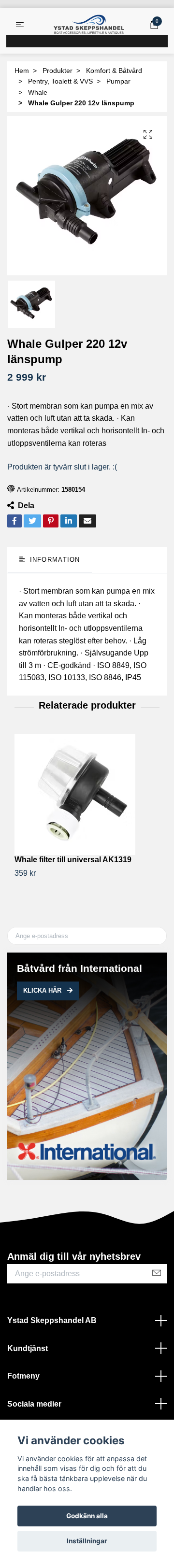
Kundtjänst (27, 1348)
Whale (37, 92)
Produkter (57, 70)
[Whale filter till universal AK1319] (87, 794)
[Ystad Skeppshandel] (89, 24)
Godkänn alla (87, 1516)
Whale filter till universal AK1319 (72, 859)
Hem (21, 70)
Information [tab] (53, 559)
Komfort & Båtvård (114, 70)
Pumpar (118, 81)
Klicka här (43, 990)
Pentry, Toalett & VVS (60, 81)
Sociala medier (34, 1404)
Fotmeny (23, 1376)
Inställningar (87, 1541)
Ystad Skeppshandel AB (52, 1320)
